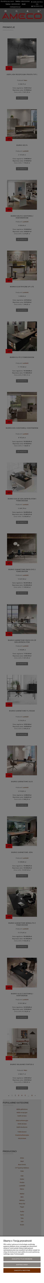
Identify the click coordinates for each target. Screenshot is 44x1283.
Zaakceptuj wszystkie (22, 1270)
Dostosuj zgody (22, 1264)
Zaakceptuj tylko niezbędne (22, 1259)
